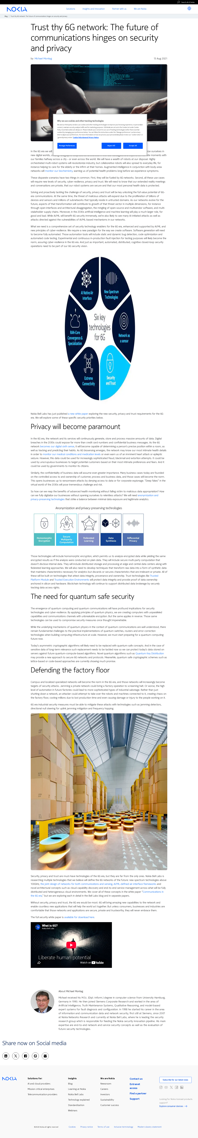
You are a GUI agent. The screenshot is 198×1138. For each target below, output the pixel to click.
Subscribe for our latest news (175, 1080)
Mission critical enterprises (41, 1089)
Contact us (136, 1079)
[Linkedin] (5, 1055)
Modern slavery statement (149, 1127)
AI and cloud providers (39, 1083)
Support (134, 1099)
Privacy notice (86, 1127)
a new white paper (78, 413)
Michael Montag (43, 58)
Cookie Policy (78, 137)
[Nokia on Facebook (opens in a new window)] (176, 1087)
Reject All (111, 146)
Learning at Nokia (77, 1089)
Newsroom (105, 1083)
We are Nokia (107, 1078)
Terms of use (103, 1127)
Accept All (133, 146)
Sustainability (107, 1099)
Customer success (109, 1105)
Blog (6, 16)
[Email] (45, 1055)
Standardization (76, 1105)
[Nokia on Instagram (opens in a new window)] (160, 1087)
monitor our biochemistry (58, 170)
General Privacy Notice (91, 137)
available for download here (79, 917)
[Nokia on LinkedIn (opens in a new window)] (181, 1087)
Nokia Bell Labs (75, 1094)
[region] (100, 135)
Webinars (72, 1110)
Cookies (72, 1127)
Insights (72, 1078)
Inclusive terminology (123, 1127)
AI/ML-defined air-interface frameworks (135, 884)
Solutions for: (35, 1078)
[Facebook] (25, 1055)
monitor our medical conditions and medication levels (72, 454)
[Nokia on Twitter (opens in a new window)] (171, 1087)
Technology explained (79, 1099)
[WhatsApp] (35, 1055)
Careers (104, 1089)
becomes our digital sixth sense (57, 446)
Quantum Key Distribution (150, 653)
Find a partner (138, 1093)
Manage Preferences (67, 146)
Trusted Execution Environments (71, 579)
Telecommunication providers (42, 1094)
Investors (105, 1094)
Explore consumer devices (171, 1106)
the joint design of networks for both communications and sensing (76, 884)
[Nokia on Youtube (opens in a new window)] (166, 1087)
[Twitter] (15, 1055)
